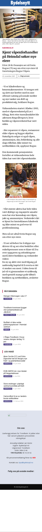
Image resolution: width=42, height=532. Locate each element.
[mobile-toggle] (4, 3)
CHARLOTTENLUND (9, 315)
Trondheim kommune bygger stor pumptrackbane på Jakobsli (15, 309)
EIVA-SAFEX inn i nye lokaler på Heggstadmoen (15, 372)
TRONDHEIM (7, 299)
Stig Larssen (25, 76)
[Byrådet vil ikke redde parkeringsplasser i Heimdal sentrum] (34, 325)
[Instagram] (21, 478)
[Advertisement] (21, 510)
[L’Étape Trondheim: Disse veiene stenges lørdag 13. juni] (34, 339)
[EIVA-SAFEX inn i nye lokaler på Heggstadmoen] (34, 373)
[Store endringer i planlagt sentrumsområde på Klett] (34, 386)
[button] (38, 3)
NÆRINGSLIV (7, 48)
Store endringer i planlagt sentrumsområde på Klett (14, 385)
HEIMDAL (6, 329)
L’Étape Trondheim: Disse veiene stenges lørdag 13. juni (14, 339)
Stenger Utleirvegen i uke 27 (15, 296)
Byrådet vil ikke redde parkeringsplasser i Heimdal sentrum (15, 324)
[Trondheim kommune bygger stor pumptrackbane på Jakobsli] (34, 310)
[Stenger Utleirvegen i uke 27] (34, 298)
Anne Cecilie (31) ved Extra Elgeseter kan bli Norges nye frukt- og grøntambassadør (15, 358)
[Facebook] (14, 478)
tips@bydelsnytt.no (26, 462)
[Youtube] (27, 478)
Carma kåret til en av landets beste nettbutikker (15, 397)
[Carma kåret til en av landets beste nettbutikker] (34, 398)
